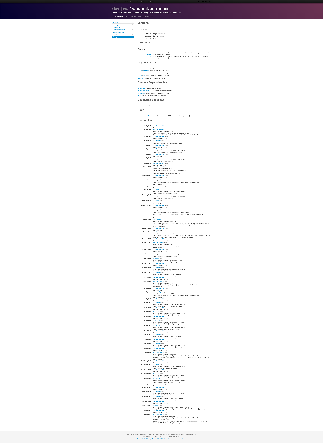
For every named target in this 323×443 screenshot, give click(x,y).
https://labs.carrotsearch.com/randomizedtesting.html (139, 16)
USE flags (115, 25)
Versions (115, 22)
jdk (142, 78)
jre (142, 95)
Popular (132, 1)
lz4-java (145, 106)
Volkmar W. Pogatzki (158, 129)
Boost (165, 439)
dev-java (120, 8)
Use (137, 1)
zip (144, 68)
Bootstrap (177, 439)
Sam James (156, 158)
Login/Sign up (150, 1)
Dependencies (117, 27)
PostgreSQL (145, 439)
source (149, 54)
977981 (149, 116)
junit (144, 75)
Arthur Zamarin (157, 140)
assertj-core (146, 70)
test (150, 56)
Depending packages (118, 32)
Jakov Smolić (156, 311)
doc (150, 53)
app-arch (140, 68)
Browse (126, 1)
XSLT (161, 439)
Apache (152, 439)
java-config (146, 73)
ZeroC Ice (170, 439)
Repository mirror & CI (159, 126)
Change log (116, 37)
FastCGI (157, 439)
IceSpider (183, 439)
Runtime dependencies (119, 29)
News (120, 1)
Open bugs (116, 34)
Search (142, 1)
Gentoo (139, 439)
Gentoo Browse (204, 1)
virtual (139, 78)
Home (115, 1)
